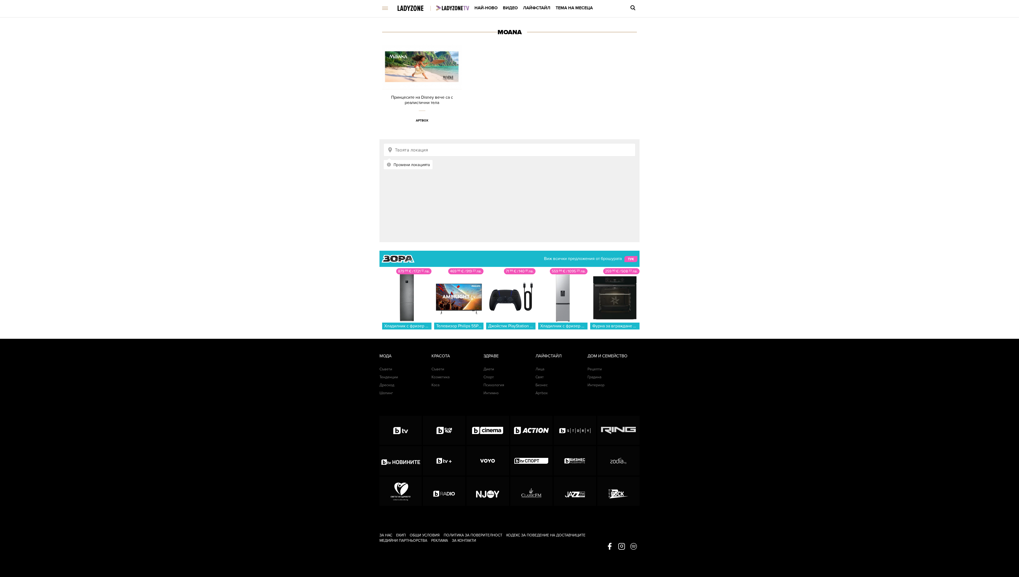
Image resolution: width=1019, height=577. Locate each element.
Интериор (596, 385)
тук (631, 259)
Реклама (439, 540)
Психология (493, 385)
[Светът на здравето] (400, 491)
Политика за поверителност (473, 535)
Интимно (491, 393)
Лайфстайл (536, 8)
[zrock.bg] (618, 491)
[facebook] (609, 546)
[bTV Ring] (618, 430)
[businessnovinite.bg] (575, 460)
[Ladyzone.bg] (416, 8)
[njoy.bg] (488, 491)
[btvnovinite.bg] (400, 460)
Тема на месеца (574, 8)
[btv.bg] (400, 430)
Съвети (385, 369)
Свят (540, 377)
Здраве (491, 356)
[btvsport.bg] (531, 460)
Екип (401, 535)
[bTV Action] (531, 430)
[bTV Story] (575, 430)
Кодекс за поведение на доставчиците (545, 535)
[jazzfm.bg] (575, 491)
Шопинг (386, 393)
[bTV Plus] (444, 460)
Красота (440, 356)
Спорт (488, 377)
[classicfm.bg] (531, 491)
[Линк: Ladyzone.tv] (452, 8)
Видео (510, 8)
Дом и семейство (607, 356)
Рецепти (595, 369)
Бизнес (542, 385)
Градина (594, 377)
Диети (488, 369)
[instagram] (621, 546)
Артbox (422, 120)
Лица (540, 369)
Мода (385, 356)
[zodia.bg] (618, 460)
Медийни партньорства (403, 540)
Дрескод (386, 385)
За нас (385, 535)
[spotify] (633, 546)
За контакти (464, 540)
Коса (435, 385)
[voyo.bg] (488, 460)
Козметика (440, 377)
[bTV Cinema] (488, 430)
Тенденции (388, 377)
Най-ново (486, 8)
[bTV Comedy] (444, 430)
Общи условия (425, 535)
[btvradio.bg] (444, 491)
